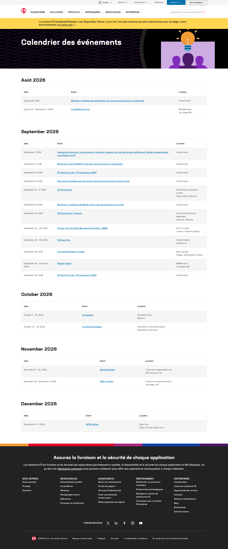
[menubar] (114, 2)
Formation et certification (72, 503)
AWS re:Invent (106, 381)
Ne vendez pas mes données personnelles (170, 538)
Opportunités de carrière (185, 490)
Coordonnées (180, 482)
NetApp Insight (64, 263)
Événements (180, 507)
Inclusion (178, 494)
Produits (26, 486)
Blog (176, 503)
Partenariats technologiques (149, 489)
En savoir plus (65, 25)
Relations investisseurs (185, 499)
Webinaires (65, 499)
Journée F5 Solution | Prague (71, 251)
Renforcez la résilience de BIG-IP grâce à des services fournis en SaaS (90, 204)
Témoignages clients (70, 494)
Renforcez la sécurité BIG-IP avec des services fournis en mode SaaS (89, 164)
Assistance (159, 2)
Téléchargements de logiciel (111, 502)
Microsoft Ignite (107, 369)
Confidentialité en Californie (135, 538)
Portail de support (106, 486)
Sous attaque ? (196, 2)
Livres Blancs (66, 486)
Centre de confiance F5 (185, 486)
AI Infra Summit (64, 190)
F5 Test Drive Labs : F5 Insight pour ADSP (77, 172)
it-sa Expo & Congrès (92, 326)
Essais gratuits (29, 482)
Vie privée (115, 538)
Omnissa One (63, 240)
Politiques (101, 538)
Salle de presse (181, 511)
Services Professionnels (109, 490)
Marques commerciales (82, 538)
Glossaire (64, 490)
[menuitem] (105, 2)
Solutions (26, 490)
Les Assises (87, 315)
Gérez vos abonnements (109, 482)
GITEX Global (92, 424)
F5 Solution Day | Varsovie (69, 213)
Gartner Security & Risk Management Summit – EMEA (82, 228)
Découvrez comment (70, 468)
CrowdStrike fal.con (80, 109)
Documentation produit (71, 482)
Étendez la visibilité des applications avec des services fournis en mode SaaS (107, 100)
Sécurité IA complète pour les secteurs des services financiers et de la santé (93, 181)
